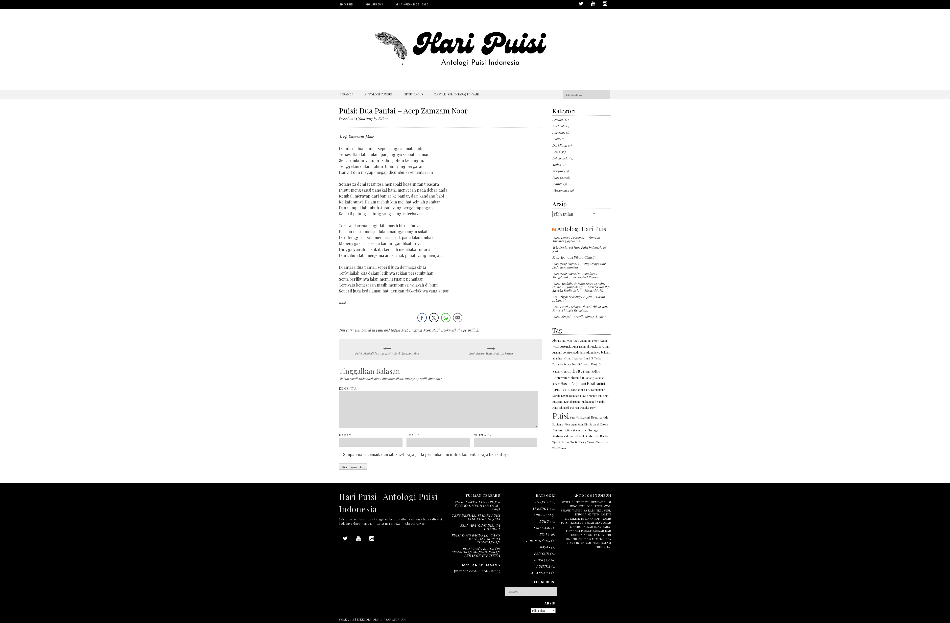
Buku (556, 139)
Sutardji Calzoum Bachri (592, 436)
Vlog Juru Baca (374, 4)
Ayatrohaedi (571, 352)
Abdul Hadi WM (562, 340)
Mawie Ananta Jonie (592, 396)
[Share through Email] (457, 317)
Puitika (557, 184)
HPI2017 (558, 389)
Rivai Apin (571, 424)
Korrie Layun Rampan (565, 396)
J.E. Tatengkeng (595, 390)
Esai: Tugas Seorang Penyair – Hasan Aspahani (578, 298)
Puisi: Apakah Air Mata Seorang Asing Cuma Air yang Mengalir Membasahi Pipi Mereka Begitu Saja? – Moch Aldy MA (581, 286)
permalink (470, 330)
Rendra (596, 417)
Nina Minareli (560, 407)
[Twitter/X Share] (434, 317)
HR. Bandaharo (575, 390)
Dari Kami (559, 145)
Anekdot (558, 126)
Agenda (557, 119)
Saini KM (583, 424)
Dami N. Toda (592, 358)
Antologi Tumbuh (378, 94)
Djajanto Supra (561, 364)
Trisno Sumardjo (597, 442)
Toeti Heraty (578, 442)
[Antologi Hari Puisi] (475, 79)
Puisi (379, 330)
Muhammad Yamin (593, 401)
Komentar (349, 388)
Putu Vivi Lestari (580, 417)
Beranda (346, 94)
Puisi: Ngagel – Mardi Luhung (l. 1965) (579, 316)
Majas (556, 164)
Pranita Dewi (588, 407)
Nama (345, 435)
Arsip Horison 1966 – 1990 (412, 4)
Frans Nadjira (591, 371)
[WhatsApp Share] (446, 317)
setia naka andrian (576, 430)
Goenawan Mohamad (566, 378)
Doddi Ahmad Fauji (584, 364)
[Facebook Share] (422, 317)
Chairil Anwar (573, 358)
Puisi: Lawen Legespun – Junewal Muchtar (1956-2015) (576, 239)
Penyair (558, 171)
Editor (383, 118)
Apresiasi (558, 132)
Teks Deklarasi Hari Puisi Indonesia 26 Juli (579, 249)
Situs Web (482, 435)
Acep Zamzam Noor (415, 330)
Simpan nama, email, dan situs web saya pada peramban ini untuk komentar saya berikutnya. (426, 454)
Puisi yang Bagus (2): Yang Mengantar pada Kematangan (579, 265)
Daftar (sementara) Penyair (456, 94)
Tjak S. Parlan (561, 442)
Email (412, 435)
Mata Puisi (346, 4)
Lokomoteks (560, 158)
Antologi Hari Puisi (582, 229)
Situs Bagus (413, 94)
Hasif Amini (596, 383)
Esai (555, 152)
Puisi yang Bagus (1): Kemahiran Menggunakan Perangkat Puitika (575, 275)
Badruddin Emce (590, 352)
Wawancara (560, 190)
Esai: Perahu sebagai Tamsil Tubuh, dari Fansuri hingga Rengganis (580, 308)
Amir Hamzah (581, 346)
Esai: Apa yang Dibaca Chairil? (574, 257)
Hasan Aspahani (573, 383)
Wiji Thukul (559, 448)
